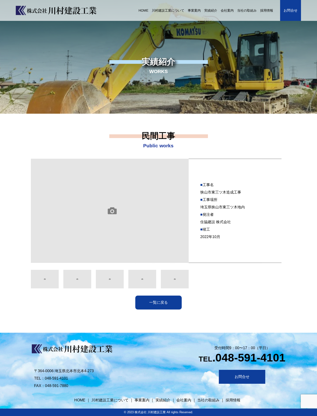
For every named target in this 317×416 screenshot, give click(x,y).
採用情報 (266, 10)
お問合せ (291, 10)
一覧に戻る (158, 302)
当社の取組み (247, 10)
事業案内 (194, 10)
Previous (27, 212)
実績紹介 (210, 10)
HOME (144, 10)
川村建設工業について (168, 10)
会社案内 (227, 10)
